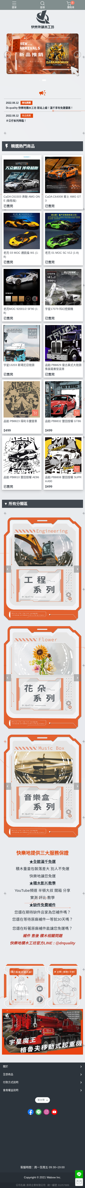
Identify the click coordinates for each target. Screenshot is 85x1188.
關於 (5, 1066)
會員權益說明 (10, 1090)
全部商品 (8, 1074)
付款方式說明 (10, 1082)
